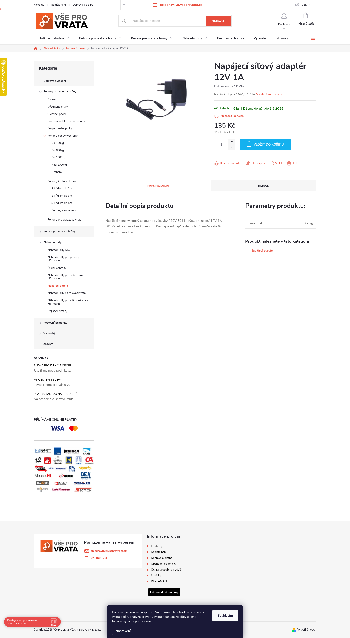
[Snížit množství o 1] (231, 147)
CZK (304, 5)
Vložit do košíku (269, 144)
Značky (48, 344)
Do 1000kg (58, 157)
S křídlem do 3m (61, 196)
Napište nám (58, 5)
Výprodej (49, 333)
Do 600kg (57, 150)
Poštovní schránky (55, 323)
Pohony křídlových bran (62, 181)
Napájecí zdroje (58, 286)
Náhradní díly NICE (59, 250)
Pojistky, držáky (57, 311)
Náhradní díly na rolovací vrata (67, 293)
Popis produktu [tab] (158, 185)
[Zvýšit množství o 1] (231, 142)
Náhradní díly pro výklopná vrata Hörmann (68, 302)
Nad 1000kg (59, 165)
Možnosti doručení (232, 116)
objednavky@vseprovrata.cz (109, 551)
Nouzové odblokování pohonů (66, 121)
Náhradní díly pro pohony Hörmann (64, 258)
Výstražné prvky (57, 107)
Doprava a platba (83, 5)
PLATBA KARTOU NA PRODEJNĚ (55, 394)
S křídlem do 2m (61, 189)
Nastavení (123, 631)
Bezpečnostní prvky (59, 128)
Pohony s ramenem (63, 210)
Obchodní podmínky (163, 564)
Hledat (218, 21)
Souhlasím (225, 615)
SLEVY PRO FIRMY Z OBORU (53, 365)
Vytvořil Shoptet (306, 630)
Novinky (156, 575)
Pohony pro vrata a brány (59, 91)
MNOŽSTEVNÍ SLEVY (48, 380)
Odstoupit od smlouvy (164, 592)
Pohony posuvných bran (62, 136)
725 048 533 (99, 558)
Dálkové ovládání (54, 81)
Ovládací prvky (56, 114)
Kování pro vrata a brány (59, 231)
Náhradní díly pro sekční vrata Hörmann (66, 276)
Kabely (51, 99)
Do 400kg (57, 143)
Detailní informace (267, 94)
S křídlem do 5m (61, 203)
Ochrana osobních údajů (166, 570)
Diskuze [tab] (263, 185)
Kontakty (39, 5)
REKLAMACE (159, 581)
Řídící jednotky (57, 268)
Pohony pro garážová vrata (64, 220)
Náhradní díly (52, 242)
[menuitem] (54, 38)
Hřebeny (56, 172)
